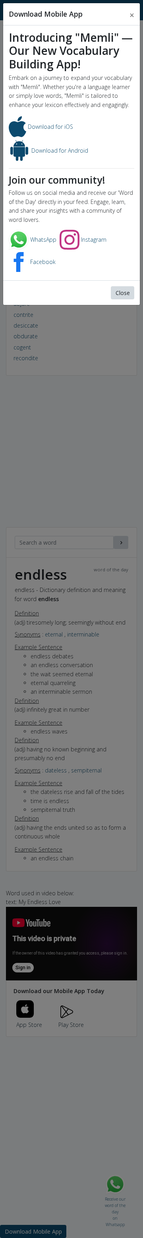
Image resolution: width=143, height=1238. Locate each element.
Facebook (42, 262)
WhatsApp (42, 239)
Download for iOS (49, 126)
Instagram (92, 239)
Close (123, 293)
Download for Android (59, 150)
